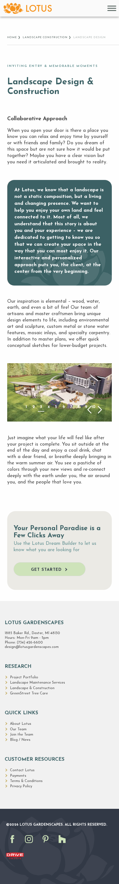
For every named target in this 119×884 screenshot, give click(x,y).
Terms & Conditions (26, 781)
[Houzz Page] (63, 844)
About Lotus (20, 724)
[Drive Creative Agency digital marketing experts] (15, 855)
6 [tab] (64, 407)
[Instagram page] (30, 844)
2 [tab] (33, 407)
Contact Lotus (22, 770)
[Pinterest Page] (47, 844)
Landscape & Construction (32, 688)
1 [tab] (26, 407)
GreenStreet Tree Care (29, 693)
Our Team (18, 729)
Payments (18, 776)
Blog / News (20, 740)
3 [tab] (41, 407)
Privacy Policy (21, 786)
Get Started (46, 570)
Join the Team (21, 734)
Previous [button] (89, 410)
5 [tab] (56, 407)
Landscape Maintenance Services (37, 682)
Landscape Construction (45, 37)
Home (12, 37)
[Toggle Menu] (111, 8)
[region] (59, 392)
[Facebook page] (14, 844)
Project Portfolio (24, 677)
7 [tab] (71, 407)
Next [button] (100, 410)
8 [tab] (78, 407)
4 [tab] (49, 407)
